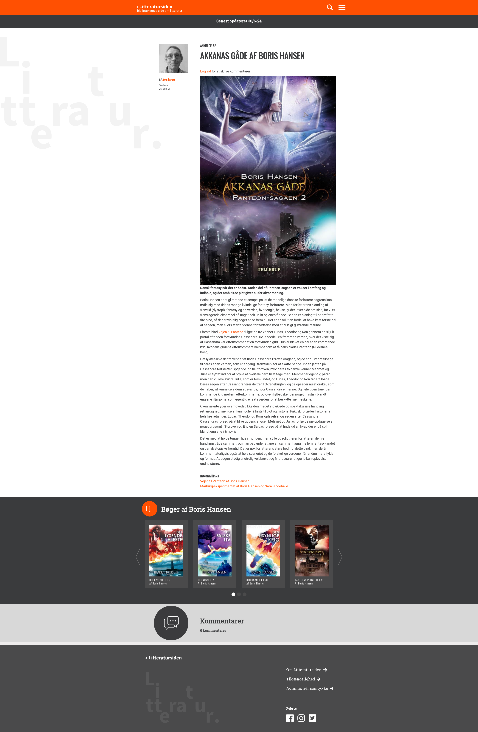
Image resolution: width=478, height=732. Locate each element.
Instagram (301, 718)
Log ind (205, 71)
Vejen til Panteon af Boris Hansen (224, 481)
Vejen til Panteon (230, 332)
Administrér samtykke (307, 688)
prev (137, 557)
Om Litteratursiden (304, 669)
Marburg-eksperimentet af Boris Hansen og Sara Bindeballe (244, 486)
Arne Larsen (168, 79)
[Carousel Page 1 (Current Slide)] (233, 594)
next (340, 557)
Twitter (312, 718)
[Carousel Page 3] (244, 594)
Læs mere (161, 580)
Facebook (290, 718)
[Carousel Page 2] (239, 594)
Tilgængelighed (300, 679)
